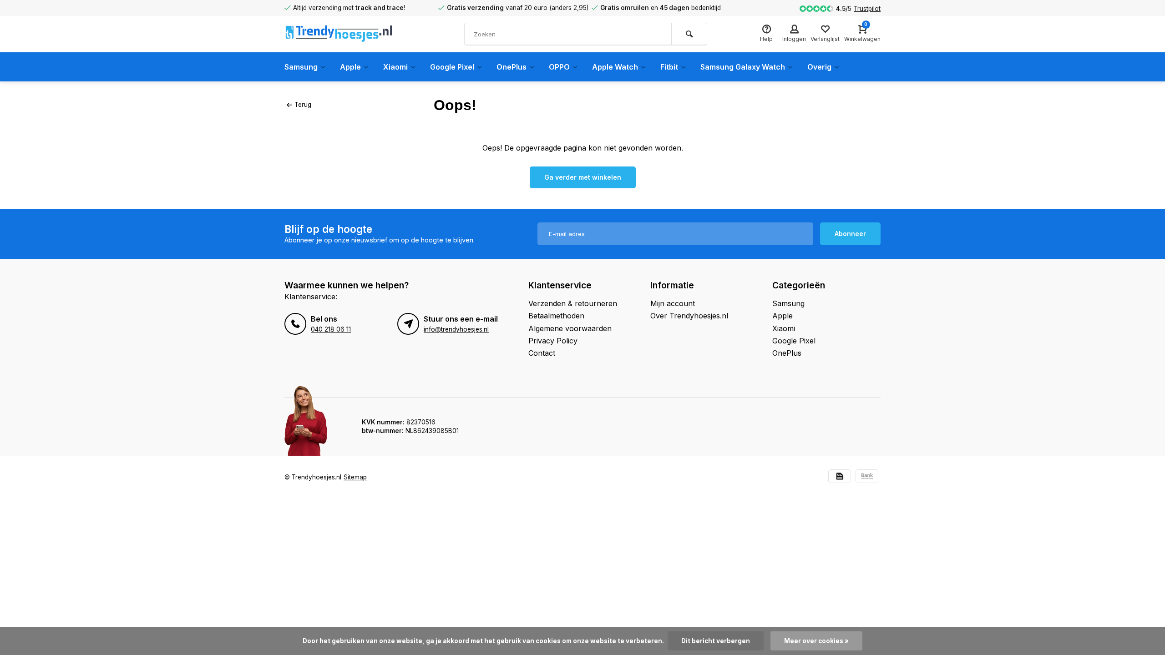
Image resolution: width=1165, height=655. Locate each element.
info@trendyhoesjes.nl (456, 329)
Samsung (301, 66)
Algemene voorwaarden (570, 328)
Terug (302, 104)
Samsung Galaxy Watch (742, 66)
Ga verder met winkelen (582, 177)
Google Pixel (452, 66)
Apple (350, 66)
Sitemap (355, 477)
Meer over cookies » (816, 641)
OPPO (559, 66)
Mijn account (672, 303)
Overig (819, 66)
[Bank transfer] (867, 477)
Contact (541, 353)
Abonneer (850, 233)
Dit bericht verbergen (715, 641)
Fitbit (669, 66)
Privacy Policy (552, 340)
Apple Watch (615, 66)
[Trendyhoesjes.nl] (339, 34)
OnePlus (511, 66)
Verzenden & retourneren (572, 303)
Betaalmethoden (556, 315)
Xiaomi (395, 66)
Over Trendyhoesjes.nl (689, 315)
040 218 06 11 (331, 329)
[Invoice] (839, 477)
